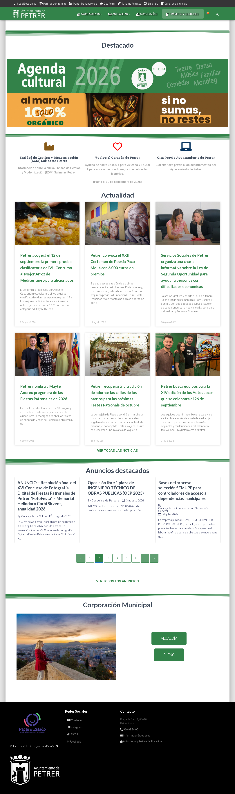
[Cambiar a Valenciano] (208, 13)
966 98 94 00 (130, 729)
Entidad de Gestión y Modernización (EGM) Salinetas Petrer (49, 159)
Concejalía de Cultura (34, 516)
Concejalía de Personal (106, 500)
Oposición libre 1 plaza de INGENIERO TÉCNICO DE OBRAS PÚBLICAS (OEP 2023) (116, 488)
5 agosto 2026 (62, 516)
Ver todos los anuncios (117, 581)
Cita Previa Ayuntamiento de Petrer (186, 157)
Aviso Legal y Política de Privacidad (142, 741)
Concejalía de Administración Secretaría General (183, 509)
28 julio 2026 (170, 514)
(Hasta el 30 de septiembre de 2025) (117, 182)
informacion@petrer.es (136, 735)
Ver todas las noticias (117, 450)
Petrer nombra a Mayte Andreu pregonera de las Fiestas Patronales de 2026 (43, 392)
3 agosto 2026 (135, 500)
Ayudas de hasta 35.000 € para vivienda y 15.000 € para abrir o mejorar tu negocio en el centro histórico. (117, 169)
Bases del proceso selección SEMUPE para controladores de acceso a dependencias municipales (182, 490)
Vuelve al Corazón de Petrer (117, 157)
